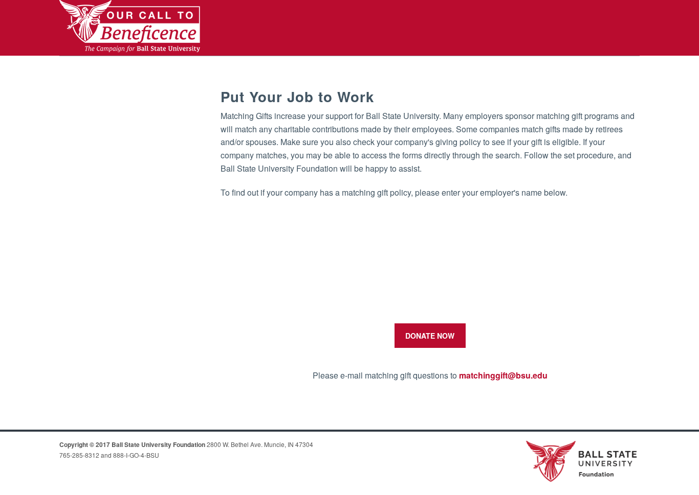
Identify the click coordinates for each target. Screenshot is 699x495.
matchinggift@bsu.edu (503, 375)
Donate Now (429, 336)
